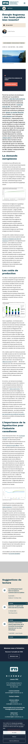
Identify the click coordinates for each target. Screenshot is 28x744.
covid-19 (4, 47)
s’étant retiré (6, 138)
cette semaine (7, 116)
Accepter (14, 732)
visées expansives (7, 507)
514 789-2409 (14, 687)
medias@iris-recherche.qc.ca (14, 704)
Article (10, 8)
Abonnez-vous (14, 656)
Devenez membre (11, 84)
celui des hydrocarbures (17, 99)
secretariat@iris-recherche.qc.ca (14, 692)
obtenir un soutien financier (15, 112)
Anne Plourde (19, 633)
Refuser (14, 736)
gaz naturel (11, 47)
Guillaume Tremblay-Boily (14, 597)
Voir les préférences (14, 740)
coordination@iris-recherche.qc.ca (14, 716)
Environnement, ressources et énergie (13, 43)
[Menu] (24, 3)
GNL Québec (19, 47)
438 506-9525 (14, 702)
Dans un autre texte (14, 389)
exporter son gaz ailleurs (12, 445)
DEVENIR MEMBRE (14, 553)
